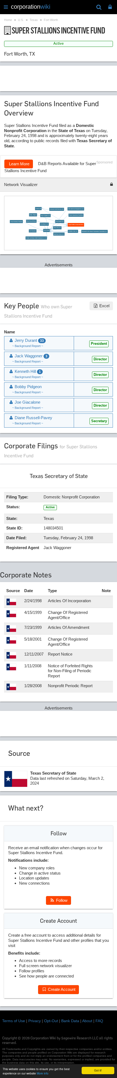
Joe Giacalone (32, 231)
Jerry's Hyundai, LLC (45, 215)
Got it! (98, 1070)
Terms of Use (13, 1021)
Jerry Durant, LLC (60, 221)
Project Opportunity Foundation (76, 215)
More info (42, 1073)
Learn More (18, 164)
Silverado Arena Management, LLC (76, 208)
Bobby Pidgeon (33, 214)
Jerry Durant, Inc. (44, 224)
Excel (103, 305)
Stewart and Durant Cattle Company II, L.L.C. (36, 238)
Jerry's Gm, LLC (57, 227)
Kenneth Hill (38, 208)
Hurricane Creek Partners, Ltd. (57, 209)
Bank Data (70, 1021)
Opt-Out (51, 1021)
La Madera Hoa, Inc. (72, 231)
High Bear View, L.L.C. (59, 234)
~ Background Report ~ (27, 346)
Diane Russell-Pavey (31, 221)
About (87, 1021)
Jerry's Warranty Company (16, 221)
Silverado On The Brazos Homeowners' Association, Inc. (94, 231)
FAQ (99, 1021)
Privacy (34, 1021)
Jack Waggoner (30, 356)
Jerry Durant (46, 230)
